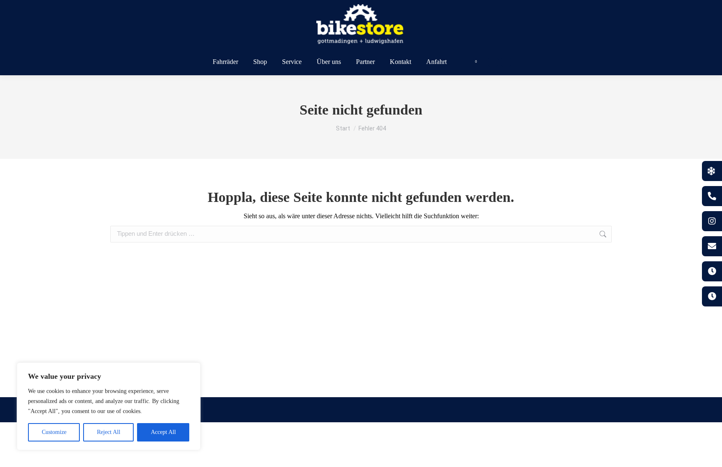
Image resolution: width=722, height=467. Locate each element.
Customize (54, 432)
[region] (109, 406)
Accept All (163, 432)
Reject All (108, 432)
